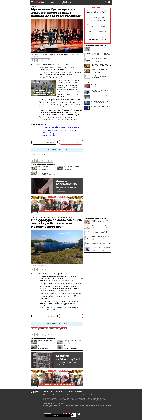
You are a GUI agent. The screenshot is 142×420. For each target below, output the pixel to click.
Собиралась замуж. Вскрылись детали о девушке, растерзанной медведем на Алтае (100, 60)
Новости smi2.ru (36, 212)
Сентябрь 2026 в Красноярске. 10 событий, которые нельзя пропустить (72, 342)
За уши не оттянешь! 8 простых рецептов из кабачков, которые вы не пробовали (101, 65)
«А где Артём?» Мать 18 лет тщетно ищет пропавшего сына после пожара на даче (100, 232)
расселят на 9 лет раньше (48, 309)
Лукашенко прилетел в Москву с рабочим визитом (99, 91)
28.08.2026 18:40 (35, 217)
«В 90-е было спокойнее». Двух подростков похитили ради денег (100, 226)
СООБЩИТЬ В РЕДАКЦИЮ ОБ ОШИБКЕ (73, 391)
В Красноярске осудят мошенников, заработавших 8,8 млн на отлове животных (72, 347)
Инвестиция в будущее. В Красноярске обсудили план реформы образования (97, 19)
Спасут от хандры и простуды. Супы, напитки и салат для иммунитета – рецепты (98, 12)
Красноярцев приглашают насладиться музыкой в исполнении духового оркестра (46, 173)
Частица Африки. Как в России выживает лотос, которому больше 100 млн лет (101, 243)
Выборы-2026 (59, 391)
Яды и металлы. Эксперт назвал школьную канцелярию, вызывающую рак (100, 222)
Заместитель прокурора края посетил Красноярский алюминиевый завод (45, 347)
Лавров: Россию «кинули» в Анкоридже (98, 85)
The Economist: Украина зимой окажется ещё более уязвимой (99, 96)
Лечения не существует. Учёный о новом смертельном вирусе (100, 48)
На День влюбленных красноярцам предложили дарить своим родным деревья (47, 168)
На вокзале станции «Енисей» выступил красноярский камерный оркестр (72, 168)
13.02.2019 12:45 (35, 6)
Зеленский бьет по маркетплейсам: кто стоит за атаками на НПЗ (100, 102)
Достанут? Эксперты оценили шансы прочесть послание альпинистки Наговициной (101, 76)
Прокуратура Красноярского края (40, 265)
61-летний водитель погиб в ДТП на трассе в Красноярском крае (97, 38)
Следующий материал (58, 415)
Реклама (52, 391)
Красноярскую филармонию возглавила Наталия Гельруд (97, 32)
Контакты (45, 391)
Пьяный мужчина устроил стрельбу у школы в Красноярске (46, 341)
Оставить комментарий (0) (71, 142)
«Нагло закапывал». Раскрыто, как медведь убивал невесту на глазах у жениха (101, 55)
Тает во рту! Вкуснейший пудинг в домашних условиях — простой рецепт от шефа (100, 71)
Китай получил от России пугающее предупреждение (100, 107)
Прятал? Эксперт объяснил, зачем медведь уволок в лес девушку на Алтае (100, 238)
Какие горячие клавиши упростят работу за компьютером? (97, 25)
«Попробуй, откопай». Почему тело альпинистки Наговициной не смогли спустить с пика (101, 249)
